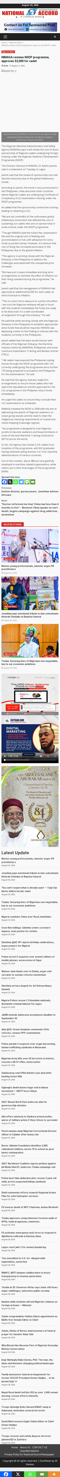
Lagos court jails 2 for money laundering (23, 1247)
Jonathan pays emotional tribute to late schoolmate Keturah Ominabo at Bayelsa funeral (30, 593)
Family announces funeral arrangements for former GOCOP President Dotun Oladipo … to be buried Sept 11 (27, 1378)
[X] (10, 481)
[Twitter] (21, 481)
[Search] (55, 37)
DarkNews (45, 1460)
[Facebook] (4, 481)
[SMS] (27, 481)
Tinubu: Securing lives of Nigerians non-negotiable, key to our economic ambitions (30, 640)
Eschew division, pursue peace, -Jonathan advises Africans (30, 491)
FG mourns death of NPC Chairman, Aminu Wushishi (29, 1207)
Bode (6, 66)
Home (14, 1447)
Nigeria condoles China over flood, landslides (26, 916)
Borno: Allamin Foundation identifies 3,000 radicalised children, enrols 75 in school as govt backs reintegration (27, 1149)
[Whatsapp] (15, 481)
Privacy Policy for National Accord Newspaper (29, 1454)
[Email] (32, 481)
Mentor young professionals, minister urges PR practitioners (30, 545)
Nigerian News (8, 52)
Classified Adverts (29, 1450)
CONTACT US (39, 1447)
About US (25, 1447)
